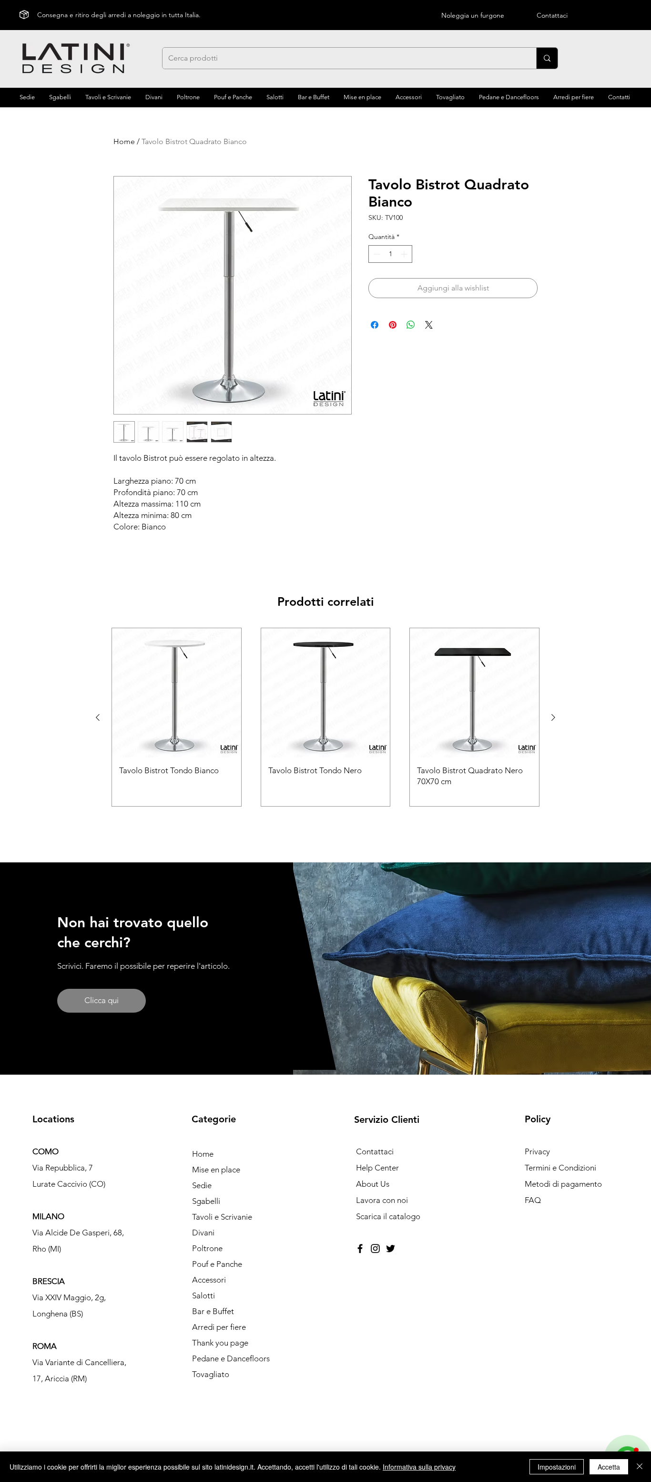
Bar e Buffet (213, 1311)
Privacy (537, 1151)
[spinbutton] (390, 254)
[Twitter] (391, 1248)
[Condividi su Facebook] (374, 325)
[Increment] (405, 254)
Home (124, 141)
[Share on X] (429, 325)
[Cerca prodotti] (547, 58)
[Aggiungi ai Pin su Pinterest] (392, 325)
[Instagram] (375, 1248)
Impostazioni (557, 1467)
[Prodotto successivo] (553, 717)
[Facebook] (360, 1248)
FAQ (533, 1200)
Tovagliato (210, 1374)
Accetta (609, 1467)
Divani (203, 1232)
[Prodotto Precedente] (97, 717)
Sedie (202, 1185)
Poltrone (207, 1248)
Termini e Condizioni (560, 1167)
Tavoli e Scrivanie (222, 1217)
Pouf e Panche (217, 1264)
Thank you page (220, 1342)
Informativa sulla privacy (419, 1467)
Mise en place (216, 1169)
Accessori (209, 1280)
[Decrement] (376, 254)
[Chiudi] (639, 1466)
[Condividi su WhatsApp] (411, 325)
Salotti (203, 1295)
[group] (325, 717)
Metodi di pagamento (563, 1184)
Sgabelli (206, 1201)
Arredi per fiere (219, 1327)
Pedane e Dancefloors (231, 1358)
